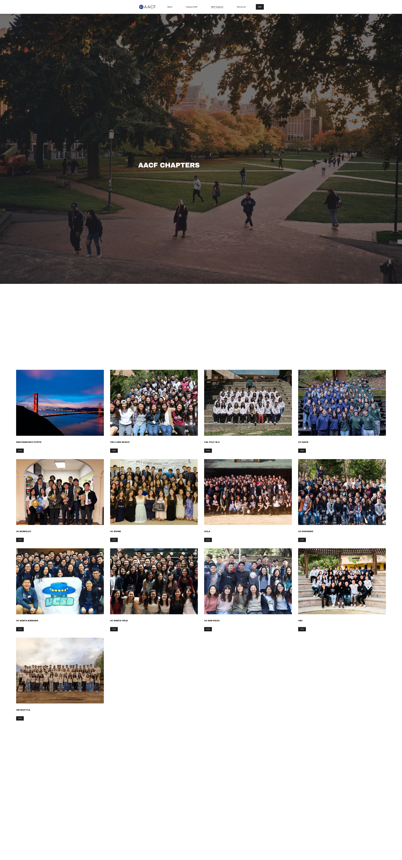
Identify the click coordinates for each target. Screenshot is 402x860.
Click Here (20, 450)
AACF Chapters (217, 7)
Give (260, 7)
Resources (241, 7)
